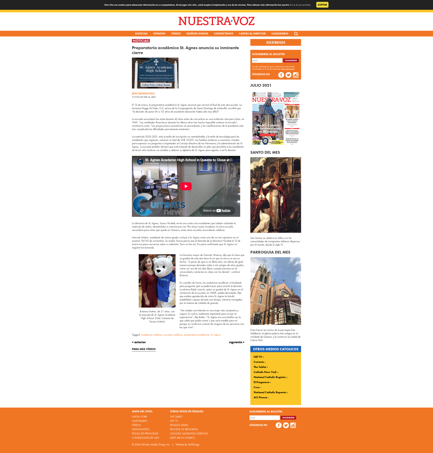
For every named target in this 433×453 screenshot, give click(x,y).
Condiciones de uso (145, 437)
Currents (259, 362)
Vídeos (176, 33)
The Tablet (260, 367)
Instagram (295, 75)
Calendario (279, 33)
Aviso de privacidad (300, 4)
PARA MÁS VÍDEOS (144, 349)
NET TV (258, 357)
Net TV (174, 421)
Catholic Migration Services (189, 433)
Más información (287, 69)
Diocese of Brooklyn (184, 429)
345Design (194, 444)
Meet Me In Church (182, 437)
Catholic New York (265, 372)
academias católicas (151, 334)
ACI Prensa (260, 397)
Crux (257, 387)
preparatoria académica (196, 334)
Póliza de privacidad (145, 433)
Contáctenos (223, 33)
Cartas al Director (252, 33)
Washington (140, 429)
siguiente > (236, 342)
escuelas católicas (173, 334)
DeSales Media (179, 425)
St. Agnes (216, 334)
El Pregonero (261, 382)
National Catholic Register (270, 377)
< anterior (139, 342)
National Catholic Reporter (270, 392)
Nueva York (139, 416)
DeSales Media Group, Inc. (155, 444)
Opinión (159, 33)
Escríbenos (275, 42)
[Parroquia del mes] (275, 324)
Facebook (281, 75)
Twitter (288, 75)
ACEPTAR (322, 4)
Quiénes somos (197, 33)
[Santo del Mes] (275, 232)
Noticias (141, 33)
